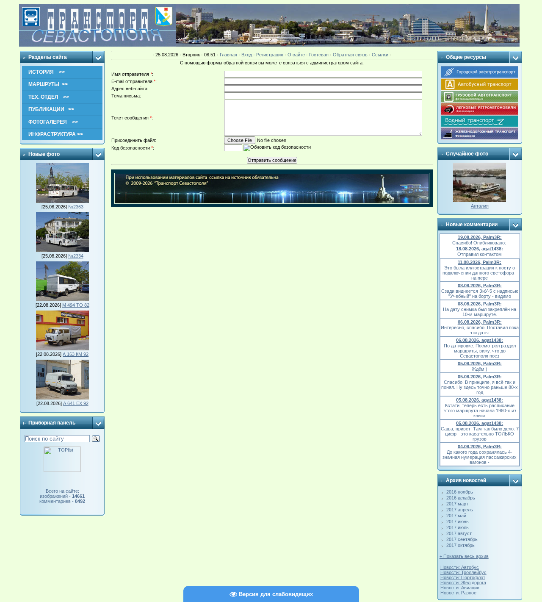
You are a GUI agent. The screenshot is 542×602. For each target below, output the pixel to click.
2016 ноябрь (459, 491)
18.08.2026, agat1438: (479, 248)
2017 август (459, 533)
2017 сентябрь (462, 539)
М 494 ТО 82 (75, 305)
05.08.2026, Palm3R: (480, 363)
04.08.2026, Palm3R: (480, 446)
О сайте (296, 54)
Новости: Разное (458, 592)
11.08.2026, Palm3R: (479, 262)
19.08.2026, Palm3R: (480, 237)
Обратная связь (350, 54)
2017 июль (457, 527)
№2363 (75, 206)
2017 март (457, 503)
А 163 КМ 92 (75, 354)
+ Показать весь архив (464, 556)
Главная (228, 54)
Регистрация (269, 54)
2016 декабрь (460, 497)
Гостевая (319, 54)
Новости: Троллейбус (463, 572)
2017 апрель (459, 509)
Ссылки (380, 54)
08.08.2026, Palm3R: (480, 285)
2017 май (456, 515)
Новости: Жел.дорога (463, 582)
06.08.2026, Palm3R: (480, 322)
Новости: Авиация (459, 587)
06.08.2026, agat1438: (479, 340)
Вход (246, 54)
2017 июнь (457, 521)
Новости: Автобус (459, 567)
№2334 (75, 255)
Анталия (480, 205)
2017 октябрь (460, 545)
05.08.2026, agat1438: (479, 399)
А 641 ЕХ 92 (75, 403)
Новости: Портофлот (462, 577)
